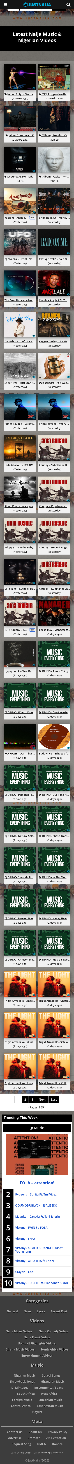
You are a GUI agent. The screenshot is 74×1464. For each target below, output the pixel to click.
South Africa (26, 1394)
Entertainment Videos (37, 1355)
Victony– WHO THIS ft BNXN (34, 1261)
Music (38, 1128)
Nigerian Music (24, 1375)
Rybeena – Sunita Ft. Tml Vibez (36, 1194)
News (27, 1311)
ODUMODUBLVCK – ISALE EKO (36, 1205)
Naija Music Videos (19, 1331)
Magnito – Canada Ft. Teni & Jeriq (37, 1217)
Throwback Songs (22, 1382)
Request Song (21, 1444)
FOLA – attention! (37, 1183)
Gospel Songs (50, 1375)
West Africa (49, 1394)
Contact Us (14, 1432)
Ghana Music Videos (20, 1349)
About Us (35, 1432)
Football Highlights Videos (37, 1343)
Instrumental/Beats (48, 1388)
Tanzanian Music (50, 1400)
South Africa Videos (54, 1349)
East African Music (50, 1406)
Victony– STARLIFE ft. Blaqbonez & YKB (41, 1283)
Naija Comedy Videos (54, 1331)
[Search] (68, 4)
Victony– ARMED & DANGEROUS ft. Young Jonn (39, 1249)
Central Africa (21, 1406)
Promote (34, 1438)
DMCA (41, 1444)
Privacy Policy (57, 1432)
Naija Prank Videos (37, 1337)
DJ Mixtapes (19, 1388)
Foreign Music (22, 1400)
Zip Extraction (56, 1438)
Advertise (15, 1438)
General (12, 1311)
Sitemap (45, 1452)
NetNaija (58, 1452)
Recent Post (58, 1311)
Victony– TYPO (25, 1239)
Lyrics (41, 1311)
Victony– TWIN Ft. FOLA (31, 1228)
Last (54, 1099)
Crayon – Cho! (24, 1272)
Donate (57, 1444)
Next (42, 1099)
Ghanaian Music (52, 1382)
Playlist (37, 1412)
